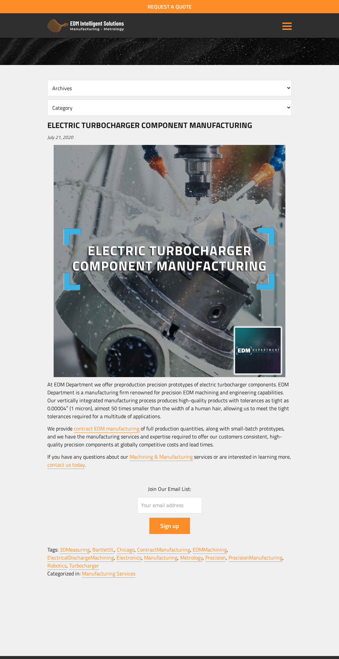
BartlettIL (103, 550)
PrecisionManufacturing (255, 557)
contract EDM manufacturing (106, 428)
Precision (215, 557)
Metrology (191, 557)
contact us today (65, 465)
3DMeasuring (75, 550)
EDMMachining (210, 550)
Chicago (125, 550)
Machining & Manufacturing (161, 457)
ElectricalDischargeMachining (80, 557)
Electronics (129, 557)
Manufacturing (160, 557)
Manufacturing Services (108, 573)
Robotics (57, 565)
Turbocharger (84, 565)
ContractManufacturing (163, 550)
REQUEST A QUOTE (170, 7)
